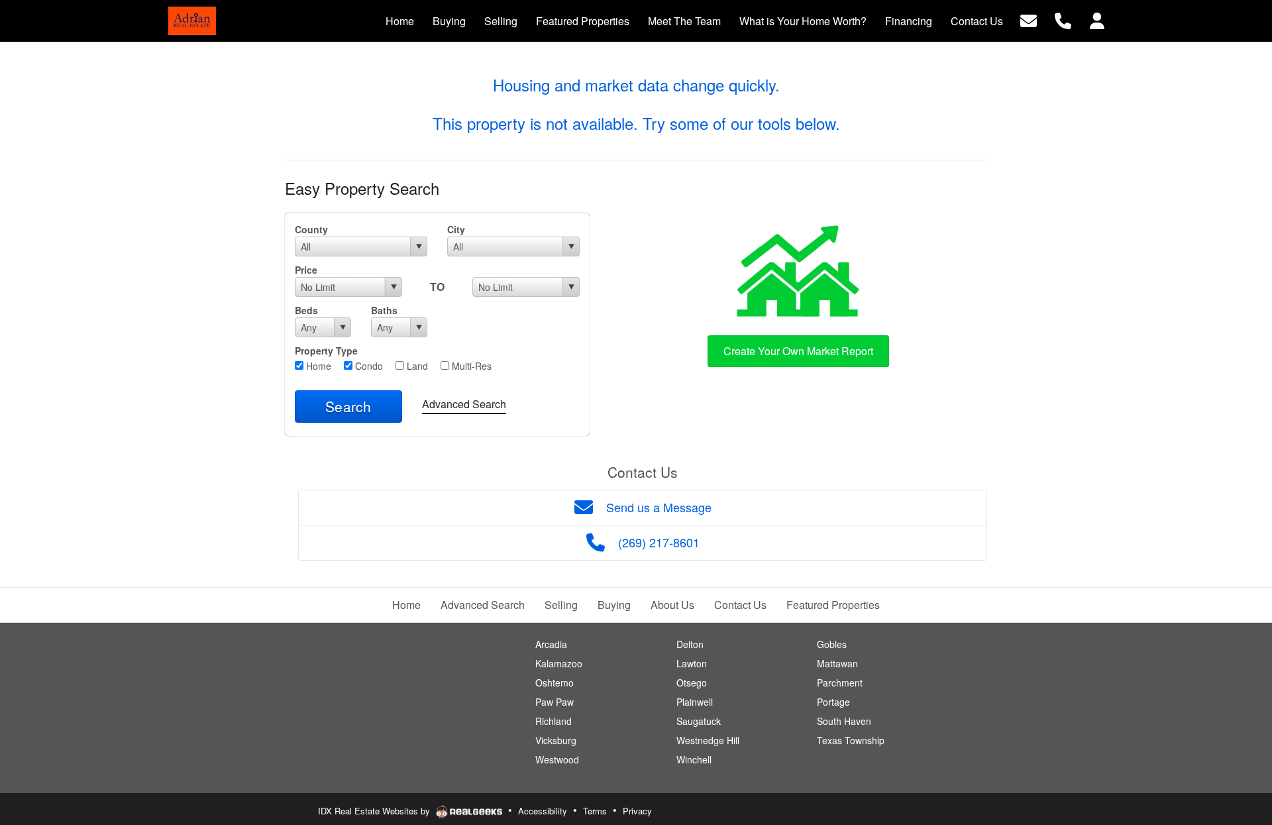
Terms (595, 810)
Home (317, 365)
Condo (367, 365)
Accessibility (542, 810)
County (311, 229)
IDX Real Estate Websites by (375, 810)
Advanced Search (464, 404)
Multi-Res (470, 365)
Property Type (326, 350)
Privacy (637, 810)
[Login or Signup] (1097, 19)
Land (416, 365)
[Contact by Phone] (1063, 19)
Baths (384, 310)
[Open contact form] (1028, 19)
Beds (306, 310)
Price (306, 269)
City (456, 229)
